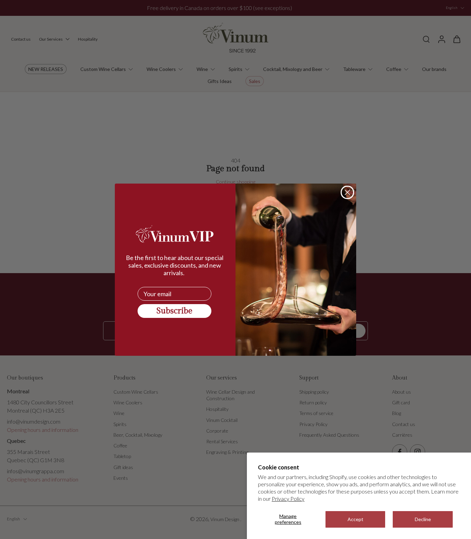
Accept (355, 519)
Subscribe (174, 311)
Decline (423, 519)
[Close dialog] (347, 192)
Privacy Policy (288, 498)
